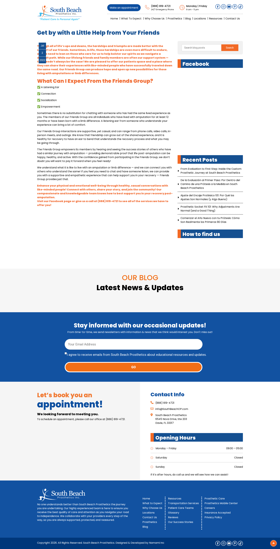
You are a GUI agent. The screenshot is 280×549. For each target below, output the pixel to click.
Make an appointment (124, 8)
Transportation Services (183, 503)
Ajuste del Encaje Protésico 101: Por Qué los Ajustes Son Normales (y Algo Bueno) (207, 197)
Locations (200, 18)
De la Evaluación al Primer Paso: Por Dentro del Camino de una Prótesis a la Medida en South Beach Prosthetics (210, 184)
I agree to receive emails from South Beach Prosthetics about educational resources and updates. (136, 355)
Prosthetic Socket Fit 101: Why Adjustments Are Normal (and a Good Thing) (210, 208)
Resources (215, 18)
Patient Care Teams (181, 508)
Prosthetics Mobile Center (221, 503)
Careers (209, 508)
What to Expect (131, 18)
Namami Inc (156, 543)
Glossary (173, 513)
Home (114, 18)
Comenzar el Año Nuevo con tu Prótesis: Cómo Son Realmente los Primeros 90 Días (210, 220)
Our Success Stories (180, 522)
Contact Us (232, 18)
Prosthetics (175, 18)
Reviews (173, 517)
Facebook (56, 201)
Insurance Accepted (217, 513)
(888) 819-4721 (160, 6)
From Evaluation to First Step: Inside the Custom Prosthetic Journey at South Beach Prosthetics (211, 171)
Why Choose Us (154, 18)
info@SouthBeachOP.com (171, 409)
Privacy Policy (213, 517)
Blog (188, 18)
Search (230, 47)
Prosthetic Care (214, 498)
